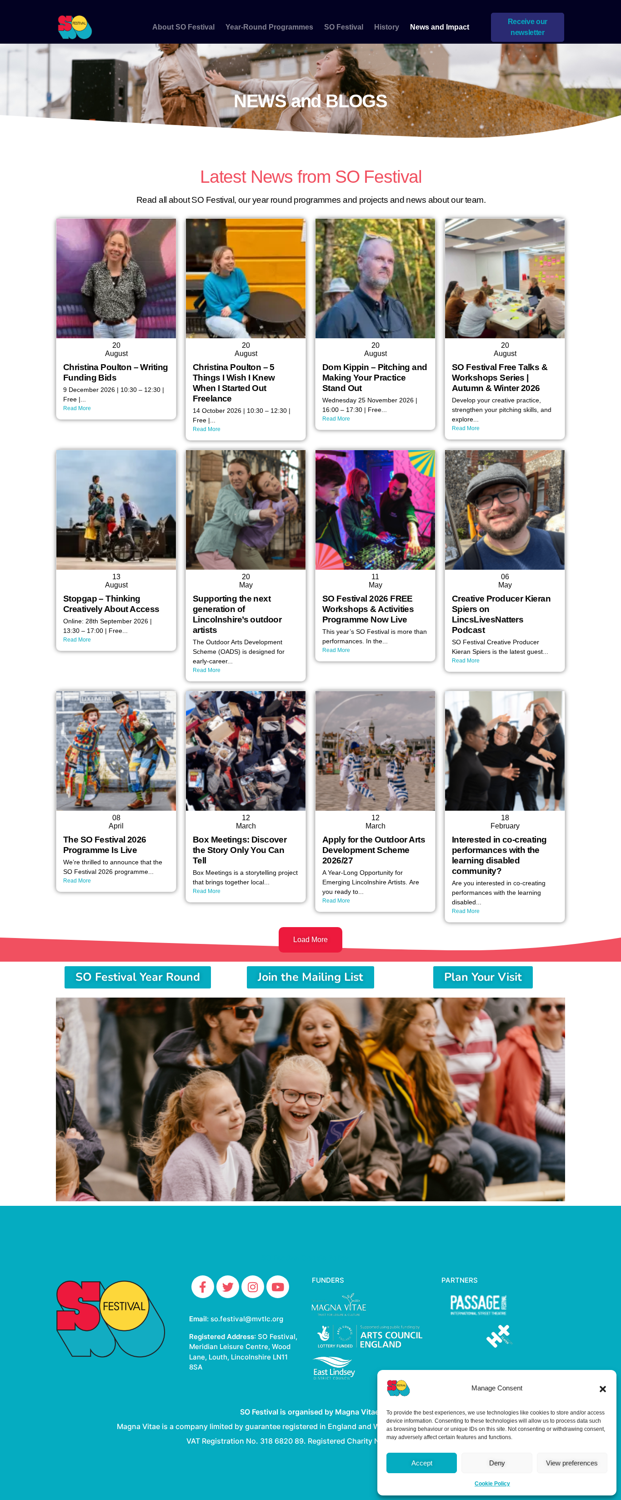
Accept (421, 1463)
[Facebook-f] (202, 1286)
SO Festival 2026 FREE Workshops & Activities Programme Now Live (368, 609)
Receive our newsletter (527, 27)
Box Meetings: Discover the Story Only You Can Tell (239, 850)
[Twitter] (227, 1286)
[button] (602, 1388)
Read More (77, 408)
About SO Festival (183, 27)
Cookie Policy (492, 1483)
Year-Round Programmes (269, 27)
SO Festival (343, 27)
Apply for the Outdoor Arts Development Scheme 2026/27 (373, 850)
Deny (497, 1463)
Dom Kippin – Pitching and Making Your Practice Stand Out (374, 377)
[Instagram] (252, 1286)
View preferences (572, 1463)
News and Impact (439, 27)
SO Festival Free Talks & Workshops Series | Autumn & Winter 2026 (499, 377)
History (386, 27)
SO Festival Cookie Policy (305, 1257)
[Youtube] (277, 1286)
